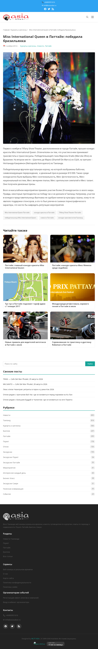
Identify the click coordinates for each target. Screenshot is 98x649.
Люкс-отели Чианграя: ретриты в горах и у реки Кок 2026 (28, 389)
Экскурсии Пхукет (11, 457)
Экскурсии (7, 452)
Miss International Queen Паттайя (17, 212)
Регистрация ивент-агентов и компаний (21, 598)
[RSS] (53, 9)
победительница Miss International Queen (20, 218)
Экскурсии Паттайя (11, 462)
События (7, 494)
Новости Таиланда (11, 539)
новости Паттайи (47, 218)
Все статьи (8, 556)
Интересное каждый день (14, 473)
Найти (90, 364)
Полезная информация (13, 489)
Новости (40, 46)
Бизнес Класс (9, 478)
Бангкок (6, 431)
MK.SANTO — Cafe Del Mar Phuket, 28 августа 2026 (25, 384)
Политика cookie (10, 587)
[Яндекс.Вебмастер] (39, 644)
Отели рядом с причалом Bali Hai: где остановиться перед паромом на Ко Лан (37, 394)
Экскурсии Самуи (10, 483)
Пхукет (6, 441)
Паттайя (48, 46)
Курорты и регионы (19, 30)
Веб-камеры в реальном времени (18, 569)
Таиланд (6, 420)
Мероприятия (9, 468)
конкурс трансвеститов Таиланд (70, 218)
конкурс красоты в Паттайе (44, 212)
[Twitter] (49, 9)
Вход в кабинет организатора (16, 602)
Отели (6, 446)
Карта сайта (8, 578)
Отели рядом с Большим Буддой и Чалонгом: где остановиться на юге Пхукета (37, 399)
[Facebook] (45, 9)
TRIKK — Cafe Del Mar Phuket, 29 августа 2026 (23, 379)
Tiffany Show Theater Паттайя (70, 212)
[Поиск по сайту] (87, 17)
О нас (5, 574)
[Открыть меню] (92, 17)
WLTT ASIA (35, 638)
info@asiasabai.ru (13, 620)
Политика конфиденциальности (17, 582)
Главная (6, 30)
